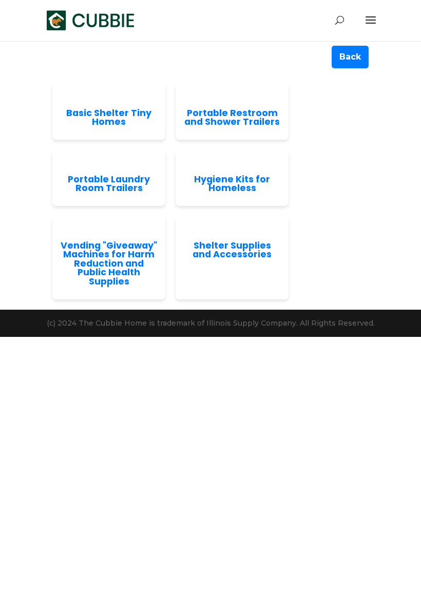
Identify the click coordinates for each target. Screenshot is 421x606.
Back (350, 57)
